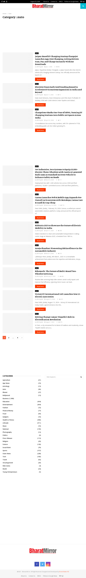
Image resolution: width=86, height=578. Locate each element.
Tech (4, 457)
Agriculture (6, 380)
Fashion (5, 408)
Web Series (6, 466)
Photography (7, 432)
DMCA (61, 1)
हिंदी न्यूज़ (82, 1)
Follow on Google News (71, 1)
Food (4, 414)
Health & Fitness (8, 420)
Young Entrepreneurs (10, 472)
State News (7, 454)
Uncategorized (8, 463)
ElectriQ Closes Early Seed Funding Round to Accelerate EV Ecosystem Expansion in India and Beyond (58, 89)
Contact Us (54, 1)
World (5, 469)
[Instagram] (48, 564)
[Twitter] (42, 564)
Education (6, 402)
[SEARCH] (81, 377)
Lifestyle (5, 423)
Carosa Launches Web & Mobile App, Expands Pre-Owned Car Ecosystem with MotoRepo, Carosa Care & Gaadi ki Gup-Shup (59, 200)
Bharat (5, 392)
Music (5, 426)
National (5, 429)
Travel (5, 460)
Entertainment (8, 405)
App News (6, 383)
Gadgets (5, 417)
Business (6, 398)
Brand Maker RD (64, 572)
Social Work (7, 447)
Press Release (7, 438)
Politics (5, 435)
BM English (40, 67)
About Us (46, 1)
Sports (5, 450)
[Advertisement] (43, 35)
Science (5, 444)
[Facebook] (37, 564)
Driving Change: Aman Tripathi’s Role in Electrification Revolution (55, 318)
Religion (5, 441)
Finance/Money (8, 411)
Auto (37, 53)
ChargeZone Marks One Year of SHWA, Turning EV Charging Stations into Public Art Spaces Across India (58, 115)
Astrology (6, 386)
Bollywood (6, 395)
